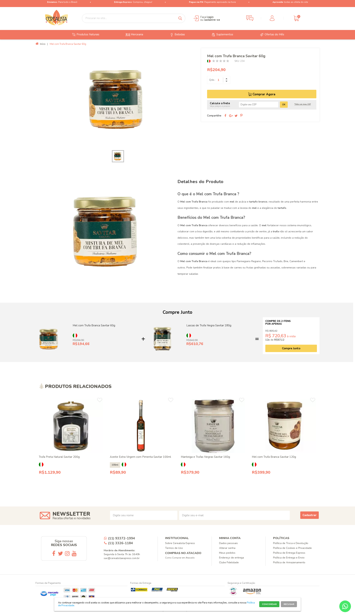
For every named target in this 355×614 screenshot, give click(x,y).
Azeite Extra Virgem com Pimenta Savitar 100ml (140, 457)
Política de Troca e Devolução (290, 543)
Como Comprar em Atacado (180, 557)
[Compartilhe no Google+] (231, 116)
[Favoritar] (99, 400)
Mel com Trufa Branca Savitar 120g (274, 457)
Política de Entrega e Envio (289, 557)
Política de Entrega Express (289, 553)
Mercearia (137, 34)
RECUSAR (289, 604)
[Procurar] (180, 18)
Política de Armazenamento (289, 562)
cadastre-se (212, 20)
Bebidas (180, 34)
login (210, 17)
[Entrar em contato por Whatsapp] (345, 606)
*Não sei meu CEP (302, 104)
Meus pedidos (227, 553)
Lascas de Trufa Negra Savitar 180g (208, 325)
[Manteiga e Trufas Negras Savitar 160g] (213, 426)
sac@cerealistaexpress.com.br (122, 558)
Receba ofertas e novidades (72, 518)
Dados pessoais (228, 543)
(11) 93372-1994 (121, 538)
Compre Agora (73, 489)
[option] (117, 98)
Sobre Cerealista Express (180, 543)
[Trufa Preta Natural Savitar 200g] (71, 426)
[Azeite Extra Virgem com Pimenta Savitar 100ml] (142, 426)
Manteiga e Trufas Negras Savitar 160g (205, 457)
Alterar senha (227, 548)
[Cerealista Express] (56, 17)
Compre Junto (291, 348)
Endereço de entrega (231, 557)
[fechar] (181, 304)
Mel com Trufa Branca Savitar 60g (94, 325)
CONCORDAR (269, 604)
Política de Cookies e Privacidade (292, 548)
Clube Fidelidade (229, 562)
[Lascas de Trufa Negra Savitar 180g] (162, 338)
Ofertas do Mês (274, 34)
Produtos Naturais (88, 34)
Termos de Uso (174, 548)
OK (283, 104)
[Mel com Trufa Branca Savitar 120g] (284, 426)
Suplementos (224, 34)
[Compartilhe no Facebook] (225, 116)
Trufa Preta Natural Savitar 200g (59, 457)
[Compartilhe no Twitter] (236, 116)
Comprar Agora (264, 94)
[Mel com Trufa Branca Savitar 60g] (49, 338)
